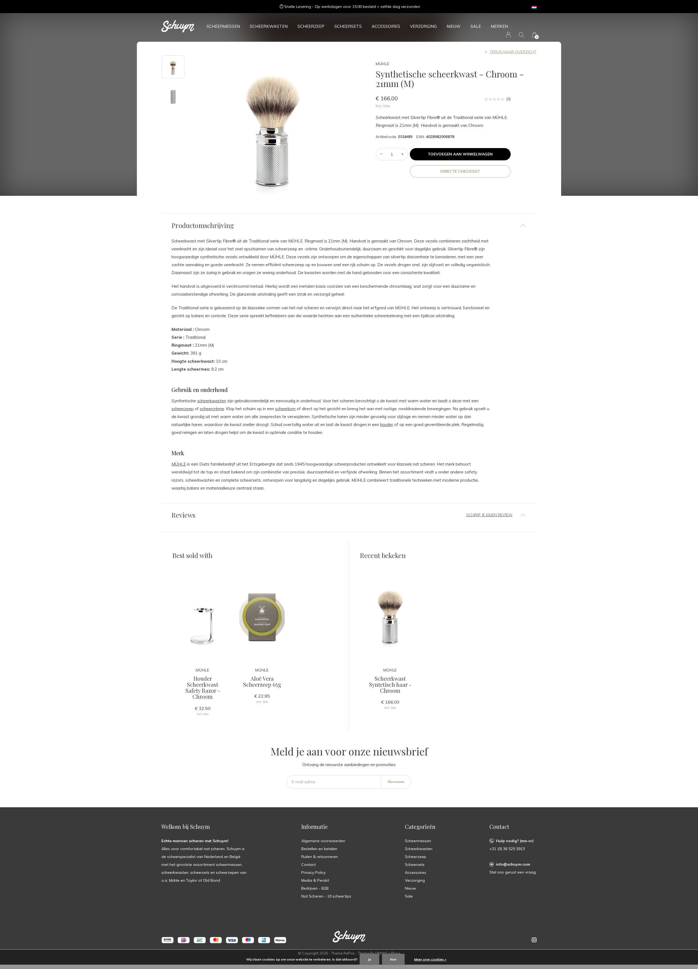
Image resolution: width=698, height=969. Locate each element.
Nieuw (454, 26)
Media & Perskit (315, 880)
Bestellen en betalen (319, 848)
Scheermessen (223, 26)
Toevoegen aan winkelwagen (460, 154)
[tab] (349, 225)
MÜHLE (179, 464)
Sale (475, 26)
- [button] (381, 154)
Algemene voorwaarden (323, 840)
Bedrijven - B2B (315, 888)
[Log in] (508, 35)
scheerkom (285, 408)
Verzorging (423, 26)
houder (386, 424)
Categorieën (420, 826)
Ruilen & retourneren (319, 856)
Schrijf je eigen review (489, 514)
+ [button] (402, 154)
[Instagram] (534, 940)
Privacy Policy (313, 872)
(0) (508, 99)
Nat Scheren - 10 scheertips (326, 896)
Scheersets (348, 26)
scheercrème (212, 408)
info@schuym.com (513, 864)
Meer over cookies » (430, 959)
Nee (393, 959)
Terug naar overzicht (513, 51)
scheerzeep (183, 408)
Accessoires (386, 26)
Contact (308, 864)
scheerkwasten (211, 400)
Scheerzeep (310, 26)
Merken (499, 26)
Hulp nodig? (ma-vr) (515, 840)
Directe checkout (460, 171)
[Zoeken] (521, 35)
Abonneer (396, 781)
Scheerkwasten (269, 26)
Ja (369, 959)
